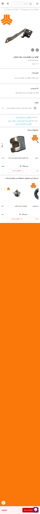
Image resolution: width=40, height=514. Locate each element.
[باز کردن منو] (36, 3)
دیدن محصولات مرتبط (30, 510)
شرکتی (14, 121)
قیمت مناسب (21, 121)
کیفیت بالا (28, 121)
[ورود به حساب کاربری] (7, 4)
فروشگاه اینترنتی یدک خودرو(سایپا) (29, 9)
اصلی (9, 121)
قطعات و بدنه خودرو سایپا (11, 9)
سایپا (33, 64)
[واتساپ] (3, 503)
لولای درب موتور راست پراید (23, 124)
